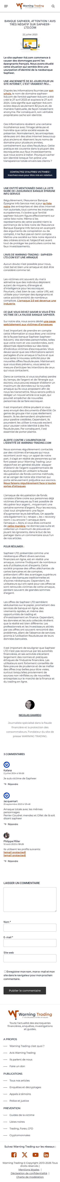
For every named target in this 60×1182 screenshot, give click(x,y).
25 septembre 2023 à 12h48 (17, 804)
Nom (7, 921)
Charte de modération (30, 1177)
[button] (6, 6)
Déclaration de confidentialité (29, 1173)
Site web (9, 952)
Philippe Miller (12, 841)
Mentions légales (28, 1169)
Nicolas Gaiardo (30, 715)
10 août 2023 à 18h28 (14, 844)
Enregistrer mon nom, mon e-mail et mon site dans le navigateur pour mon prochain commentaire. (29, 975)
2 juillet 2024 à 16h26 (14, 773)
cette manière (16, 526)
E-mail (8, 937)
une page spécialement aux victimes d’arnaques (30, 323)
